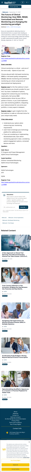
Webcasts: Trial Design (8, 223)
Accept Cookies (15, 469)
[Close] (29, 442)
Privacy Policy (15, 421)
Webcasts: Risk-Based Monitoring (10, 220)
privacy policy (5, 211)
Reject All (15, 465)
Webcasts (4, 217)
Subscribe (22, 207)
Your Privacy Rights (15, 424)
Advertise (15, 413)
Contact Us (15, 415)
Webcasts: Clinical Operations (15, 217)
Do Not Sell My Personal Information (15, 419)
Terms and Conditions (15, 422)
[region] (15, 456)
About (15, 411)
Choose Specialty (14, 6)
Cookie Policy (26, 457)
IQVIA (5, 291)
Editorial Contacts (15, 417)
